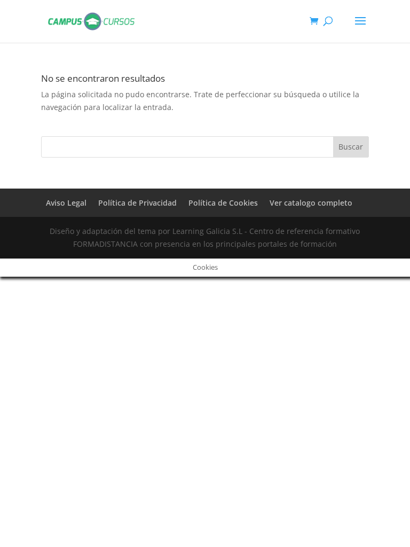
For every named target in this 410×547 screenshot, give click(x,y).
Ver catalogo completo (311, 203)
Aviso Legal (66, 203)
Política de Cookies (223, 203)
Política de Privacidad (137, 203)
